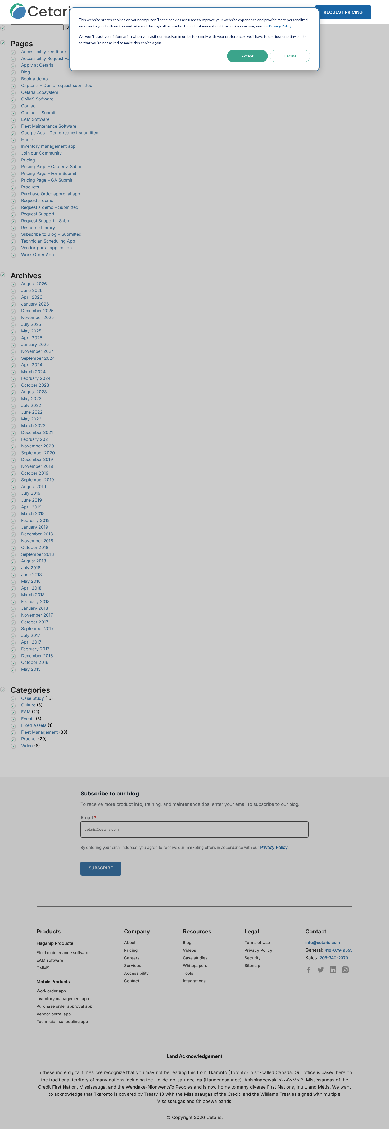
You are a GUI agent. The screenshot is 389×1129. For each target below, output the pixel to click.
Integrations (194, 980)
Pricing (28, 160)
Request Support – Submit (47, 220)
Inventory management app (48, 146)
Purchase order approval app (64, 1006)
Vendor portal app (54, 1013)
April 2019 (31, 507)
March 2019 (33, 513)
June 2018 (31, 574)
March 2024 (33, 371)
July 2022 (31, 405)
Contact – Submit (38, 112)
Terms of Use (257, 942)
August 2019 (33, 486)
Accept (247, 56)
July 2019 (30, 493)
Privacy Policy (280, 26)
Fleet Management (39, 732)
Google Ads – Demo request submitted (59, 132)
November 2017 (37, 615)
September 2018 (37, 554)
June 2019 (31, 500)
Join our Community (41, 153)
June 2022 (32, 412)
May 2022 (31, 419)
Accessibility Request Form (48, 58)
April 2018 (31, 588)
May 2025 (31, 331)
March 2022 (33, 425)
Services (132, 965)
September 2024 (38, 358)
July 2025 (31, 324)
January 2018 (34, 608)
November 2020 (37, 445)
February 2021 (35, 439)
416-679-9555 (338, 950)
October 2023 (35, 385)
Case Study (32, 698)
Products (30, 186)
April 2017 (31, 642)
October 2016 (34, 662)
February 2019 (35, 520)
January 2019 (34, 527)
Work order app (51, 990)
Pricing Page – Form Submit (48, 173)
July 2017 (30, 635)
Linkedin (333, 969)
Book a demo (34, 78)
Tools (188, 973)
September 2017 (37, 628)
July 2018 (30, 567)
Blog (25, 72)
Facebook (308, 969)
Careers (131, 957)
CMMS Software (37, 98)
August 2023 (34, 391)
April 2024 (31, 364)
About (129, 942)
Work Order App (37, 254)
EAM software (50, 960)
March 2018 (33, 594)
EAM (25, 711)
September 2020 (38, 452)
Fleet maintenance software (63, 952)
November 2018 (37, 540)
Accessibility (136, 973)
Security (253, 957)
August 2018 (33, 560)
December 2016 (37, 655)
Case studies (195, 957)
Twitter (321, 969)
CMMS (43, 967)
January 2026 (35, 304)
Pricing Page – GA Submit (46, 180)
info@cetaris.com (322, 942)
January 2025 (35, 344)
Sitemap (252, 965)
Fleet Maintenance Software (48, 126)
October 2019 (34, 473)
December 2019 (37, 459)
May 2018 (31, 581)
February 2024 (36, 378)
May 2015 (31, 669)
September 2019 (37, 479)
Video (27, 745)
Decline (290, 56)
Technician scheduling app (62, 1021)
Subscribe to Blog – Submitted (51, 234)
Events (27, 718)
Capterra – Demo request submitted (56, 85)
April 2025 (31, 337)
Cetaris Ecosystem (39, 92)
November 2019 (37, 466)
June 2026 (32, 290)
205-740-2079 (334, 957)
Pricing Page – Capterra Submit (52, 166)
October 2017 (34, 621)
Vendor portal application (46, 247)
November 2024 (37, 351)
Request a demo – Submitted (49, 207)
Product (29, 738)
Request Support (37, 213)
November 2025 (37, 317)
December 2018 (37, 533)
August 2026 (34, 283)
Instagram (345, 969)
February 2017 (35, 648)
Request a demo (37, 200)
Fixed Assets (33, 725)
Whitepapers (195, 965)
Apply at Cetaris (37, 65)
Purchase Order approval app (50, 193)
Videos (189, 950)
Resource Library (38, 227)
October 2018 (34, 547)
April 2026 (31, 297)
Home (27, 139)
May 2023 (31, 398)
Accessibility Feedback (44, 51)
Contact (29, 105)
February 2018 (35, 601)
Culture (28, 704)
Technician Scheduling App (48, 241)
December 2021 (37, 432)
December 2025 (37, 310)
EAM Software (35, 119)
